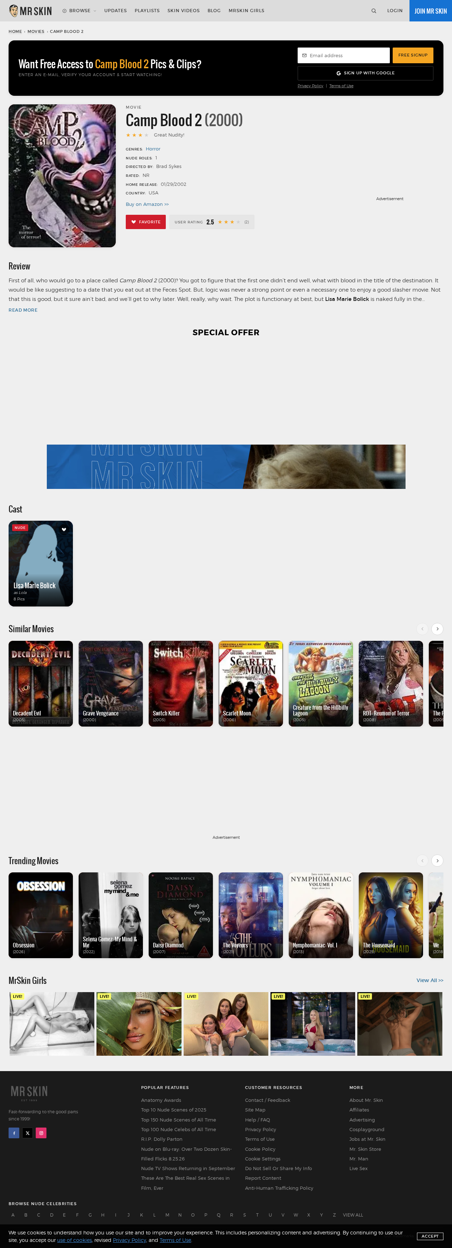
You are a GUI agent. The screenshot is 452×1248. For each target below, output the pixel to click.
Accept (430, 1236)
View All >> (430, 980)
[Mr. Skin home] (30, 11)
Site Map (255, 1110)
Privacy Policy (310, 86)
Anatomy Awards (161, 1100)
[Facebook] (14, 1133)
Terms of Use (341, 86)
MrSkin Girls (246, 10)
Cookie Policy (260, 1149)
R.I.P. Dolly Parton (162, 1139)
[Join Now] (430, 10)
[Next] (437, 629)
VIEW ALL (353, 1215)
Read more (23, 310)
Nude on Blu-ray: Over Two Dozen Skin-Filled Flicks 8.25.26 (186, 1154)
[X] (27, 1133)
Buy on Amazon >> (147, 204)
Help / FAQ (257, 1120)
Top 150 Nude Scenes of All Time (178, 1120)
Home (15, 31)
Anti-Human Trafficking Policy (279, 1188)
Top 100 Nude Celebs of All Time (178, 1129)
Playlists (147, 10)
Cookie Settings (262, 1159)
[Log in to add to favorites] (64, 529)
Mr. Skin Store (365, 1149)
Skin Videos (184, 10)
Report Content (263, 1178)
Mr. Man (358, 1159)
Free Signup (413, 55)
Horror (153, 149)
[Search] (374, 11)
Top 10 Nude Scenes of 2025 (173, 1110)
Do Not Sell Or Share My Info (278, 1168)
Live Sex (358, 1168)
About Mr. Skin (366, 1100)
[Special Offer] (226, 417)
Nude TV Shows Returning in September (188, 1168)
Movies (36, 31)
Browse (80, 10)
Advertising (362, 1120)
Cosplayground (366, 1129)
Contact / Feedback (267, 1100)
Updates (115, 10)
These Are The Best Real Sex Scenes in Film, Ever (185, 1182)
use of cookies (74, 1240)
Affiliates (359, 1110)
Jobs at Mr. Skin (367, 1139)
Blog (214, 10)
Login (395, 10)
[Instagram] (41, 1133)
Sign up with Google (369, 72)
